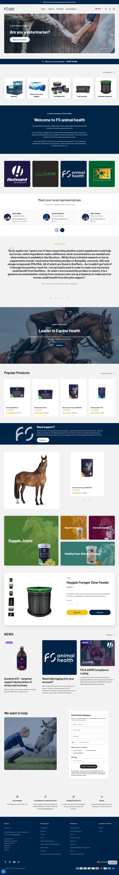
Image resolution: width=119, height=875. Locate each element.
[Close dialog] (91, 417)
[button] (3, 871)
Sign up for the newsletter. (71, 440)
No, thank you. (70, 454)
